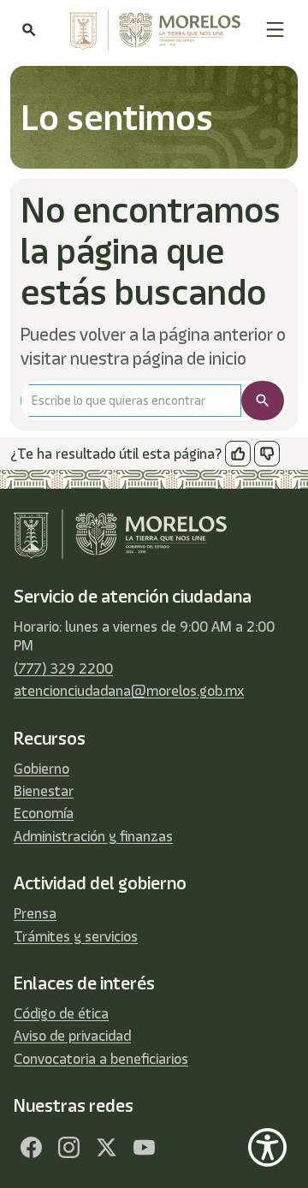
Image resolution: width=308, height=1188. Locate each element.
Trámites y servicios (76, 936)
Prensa (35, 913)
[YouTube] (144, 1147)
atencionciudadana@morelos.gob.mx (129, 690)
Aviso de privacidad (72, 1035)
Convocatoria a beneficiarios (101, 1058)
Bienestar (44, 791)
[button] (275, 29)
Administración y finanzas (93, 836)
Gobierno (41, 768)
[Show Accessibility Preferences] (267, 1147)
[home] (150, 30)
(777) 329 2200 (63, 668)
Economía (44, 813)
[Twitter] (106, 1147)
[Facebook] (31, 1147)
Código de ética (61, 1013)
